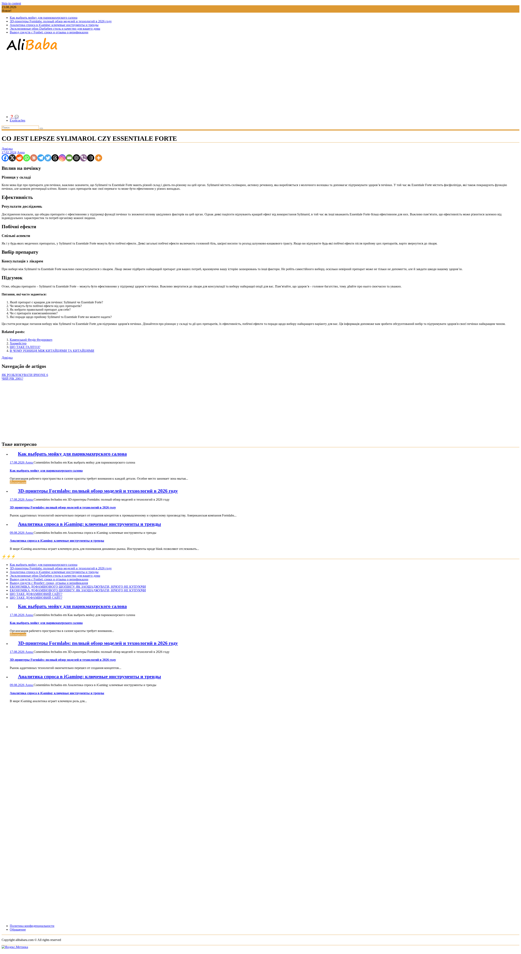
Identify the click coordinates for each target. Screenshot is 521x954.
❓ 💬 (14, 116)
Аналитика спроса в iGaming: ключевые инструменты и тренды (54, 25)
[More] (98, 157)
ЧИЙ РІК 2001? (12, 378)
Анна (21, 152)
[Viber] (83, 157)
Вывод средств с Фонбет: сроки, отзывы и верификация (49, 583)
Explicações (17, 120)
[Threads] (55, 157)
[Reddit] (19, 157)
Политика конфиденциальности (32, 926)
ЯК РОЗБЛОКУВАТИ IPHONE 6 (25, 375)
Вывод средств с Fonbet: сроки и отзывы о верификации (49, 32)
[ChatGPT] (76, 157)
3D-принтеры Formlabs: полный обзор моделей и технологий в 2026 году (61, 21)
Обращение (18, 929)
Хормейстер (18, 343)
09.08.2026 (17, 532)
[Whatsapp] (26, 157)
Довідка (7, 148)
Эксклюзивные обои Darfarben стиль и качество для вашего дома (55, 28)
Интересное (18, 482)
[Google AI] (90, 157)
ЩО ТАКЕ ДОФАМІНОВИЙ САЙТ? (36, 594)
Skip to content (11, 3)
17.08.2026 (17, 462)
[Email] (69, 157)
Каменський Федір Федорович (31, 339)
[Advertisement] (260, 83)
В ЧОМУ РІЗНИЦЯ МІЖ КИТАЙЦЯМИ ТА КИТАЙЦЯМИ (52, 350)
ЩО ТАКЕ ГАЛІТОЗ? (25, 347)
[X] (12, 157)
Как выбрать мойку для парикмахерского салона (43, 17)
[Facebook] (5, 157)
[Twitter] (47, 157)
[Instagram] (62, 157)
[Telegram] (40, 157)
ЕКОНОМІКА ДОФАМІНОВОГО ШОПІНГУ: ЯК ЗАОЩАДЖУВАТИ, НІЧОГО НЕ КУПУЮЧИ (78, 586)
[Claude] (33, 157)
